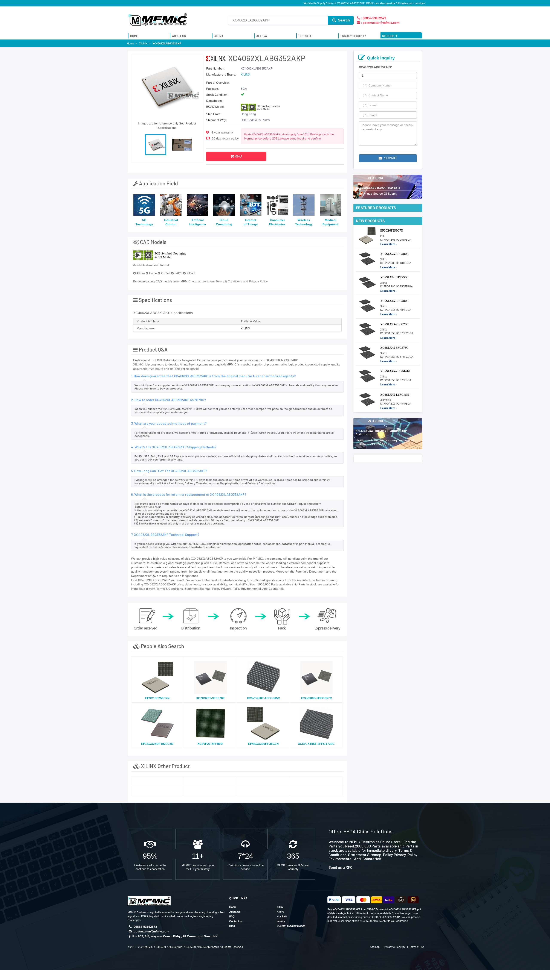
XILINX (245, 74)
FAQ (231, 916)
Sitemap (375, 947)
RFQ (238, 156)
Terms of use (416, 947)
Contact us (236, 921)
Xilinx (280, 907)
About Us (235, 911)
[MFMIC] (158, 18)
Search (343, 20)
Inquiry (281, 921)
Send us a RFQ (340, 867)
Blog (232, 926)
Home (233, 907)
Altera (280, 911)
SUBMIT (390, 158)
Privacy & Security (394, 947)
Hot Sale (282, 916)
